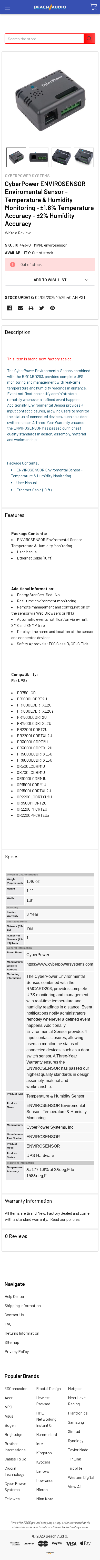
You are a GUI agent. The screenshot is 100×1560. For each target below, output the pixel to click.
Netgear (75, 1388)
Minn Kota (44, 1498)
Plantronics (78, 1412)
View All (74, 1486)
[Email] (20, 308)
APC (8, 1406)
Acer (9, 1397)
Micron (42, 1489)
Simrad (74, 1431)
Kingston (44, 1452)
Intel (40, 1443)
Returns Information (22, 1333)
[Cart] (93, 7)
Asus (9, 1415)
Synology (75, 1440)
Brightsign (13, 1434)
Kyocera (43, 1461)
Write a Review (18, 232)
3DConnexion (16, 1388)
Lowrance (44, 1480)
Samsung (76, 1422)
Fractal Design (48, 1388)
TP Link (74, 1458)
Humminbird (46, 1434)
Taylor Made (78, 1449)
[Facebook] (9, 308)
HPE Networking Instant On (46, 1419)
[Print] (31, 308)
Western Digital (81, 1477)
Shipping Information (23, 1305)
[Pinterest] (52, 308)
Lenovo (42, 1471)
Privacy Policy (17, 1351)
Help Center (14, 1296)
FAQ (8, 1323)
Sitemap (12, 1342)
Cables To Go (15, 1458)
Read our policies (65, 1219)
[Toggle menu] (7, 7)
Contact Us (14, 1314)
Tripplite (75, 1468)
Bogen (10, 1425)
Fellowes (12, 1498)
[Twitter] (41, 308)
